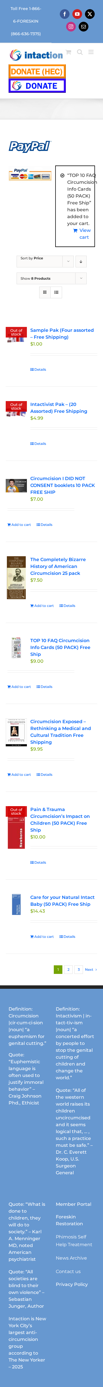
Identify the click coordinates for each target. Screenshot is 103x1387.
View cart (85, 234)
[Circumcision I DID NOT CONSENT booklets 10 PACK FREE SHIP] (16, 485)
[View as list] (56, 292)
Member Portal (73, 1204)
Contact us (68, 1271)
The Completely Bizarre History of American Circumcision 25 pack (58, 566)
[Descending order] (81, 261)
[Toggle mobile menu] (91, 52)
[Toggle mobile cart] (68, 52)
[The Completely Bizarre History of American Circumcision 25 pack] (16, 577)
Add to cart (21, 524)
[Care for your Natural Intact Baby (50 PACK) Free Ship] (16, 904)
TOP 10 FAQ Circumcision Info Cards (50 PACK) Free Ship (60, 647)
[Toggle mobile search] (80, 52)
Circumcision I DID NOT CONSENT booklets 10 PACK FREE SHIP (62, 485)
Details (40, 369)
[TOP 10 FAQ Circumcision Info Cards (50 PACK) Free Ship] (16, 647)
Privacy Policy (72, 1284)
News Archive (71, 1258)
